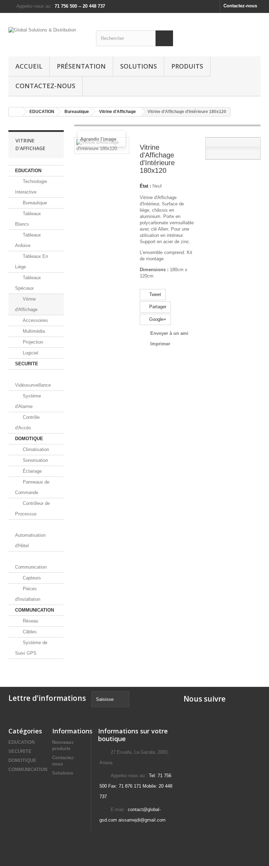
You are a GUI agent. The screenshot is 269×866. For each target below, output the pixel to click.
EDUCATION (28, 170)
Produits (187, 66)
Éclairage (31, 471)
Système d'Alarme (28, 401)
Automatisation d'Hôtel (30, 540)
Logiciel (29, 352)
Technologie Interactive (31, 187)
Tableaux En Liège (31, 261)
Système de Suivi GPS (31, 648)
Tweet (154, 294)
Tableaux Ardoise (28, 240)
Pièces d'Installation (27, 594)
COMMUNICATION (34, 610)
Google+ (157, 319)
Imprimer (160, 343)
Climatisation (35, 449)
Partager (157, 306)
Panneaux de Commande (32, 487)
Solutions (138, 66)
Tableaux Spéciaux (28, 283)
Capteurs (31, 577)
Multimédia (33, 331)
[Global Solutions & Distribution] (46, 37)
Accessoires (34, 320)
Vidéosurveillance (33, 385)
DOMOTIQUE (29, 438)
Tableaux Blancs (28, 219)
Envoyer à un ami (169, 333)
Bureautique (34, 202)
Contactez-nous (240, 5)
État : (145, 186)
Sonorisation (34, 460)
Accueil (28, 66)
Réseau (29, 621)
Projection (32, 342)
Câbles (29, 631)
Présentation (81, 66)
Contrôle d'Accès (27, 422)
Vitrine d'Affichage (26, 304)
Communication (31, 567)
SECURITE (26, 363)
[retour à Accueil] (15, 111)
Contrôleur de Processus (32, 508)
